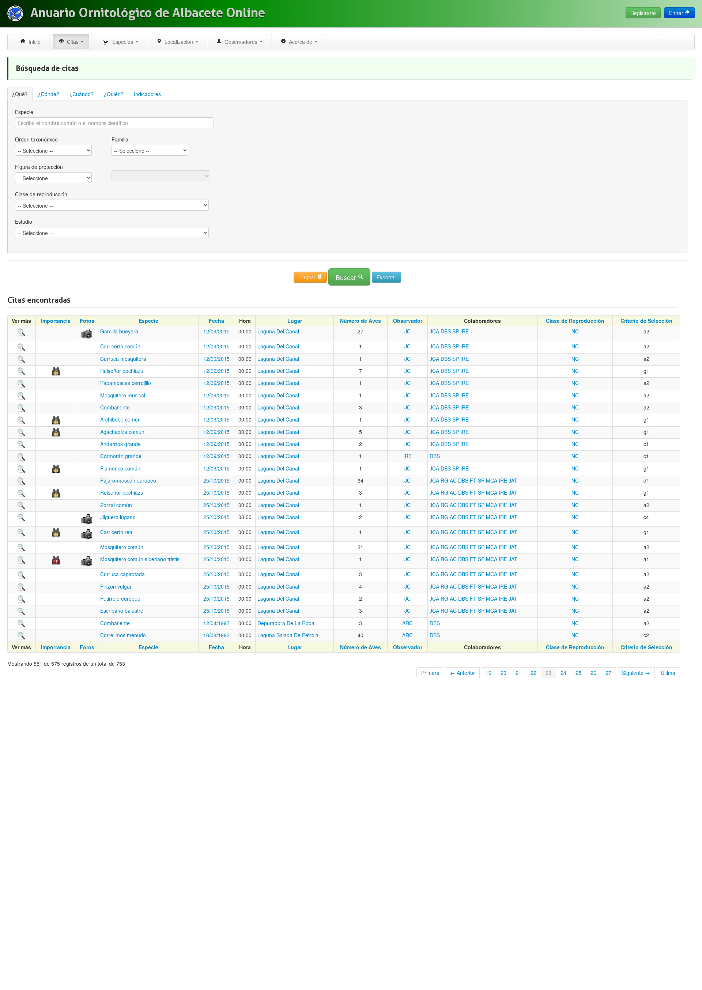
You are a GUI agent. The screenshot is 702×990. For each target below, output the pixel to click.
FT (473, 480)
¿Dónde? (48, 94)
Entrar (677, 12)
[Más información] (21, 331)
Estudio (23, 221)
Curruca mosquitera (123, 358)
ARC (407, 623)
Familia (120, 139)
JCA (434, 331)
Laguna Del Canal (278, 331)
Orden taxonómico (36, 139)
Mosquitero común (121, 547)
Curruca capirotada (122, 574)
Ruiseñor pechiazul (122, 370)
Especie (24, 112)
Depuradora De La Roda (285, 623)
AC (453, 480)
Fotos (87, 320)
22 (533, 672)
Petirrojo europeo (120, 598)
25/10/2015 (216, 480)
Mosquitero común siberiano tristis (140, 559)
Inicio (33, 41)
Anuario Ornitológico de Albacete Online (147, 12)
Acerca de (300, 41)
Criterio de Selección (646, 320)
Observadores (240, 41)
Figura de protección (39, 166)
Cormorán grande (120, 456)
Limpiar (307, 277)
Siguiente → (636, 672)
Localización (178, 41)
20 (503, 672)
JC (407, 331)
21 (518, 672)
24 (563, 672)
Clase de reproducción (41, 194)
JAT (513, 480)
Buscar (347, 277)
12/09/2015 (216, 331)
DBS (446, 331)
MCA (491, 480)
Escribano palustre (121, 610)
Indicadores (147, 94)
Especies (122, 41)
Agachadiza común (122, 431)
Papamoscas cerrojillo (125, 382)
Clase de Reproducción (575, 320)
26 (593, 672)
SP (455, 331)
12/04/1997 (216, 623)
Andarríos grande (120, 443)
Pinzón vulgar (116, 586)
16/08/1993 (216, 635)
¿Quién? (114, 94)
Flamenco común (120, 468)
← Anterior (462, 672)
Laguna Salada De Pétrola (287, 635)
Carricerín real (116, 532)
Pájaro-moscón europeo (128, 480)
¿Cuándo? (81, 94)
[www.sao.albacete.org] (15, 13)
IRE (464, 331)
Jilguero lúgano (118, 517)
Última (668, 672)
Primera (430, 672)
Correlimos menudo (123, 635)
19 (488, 672)
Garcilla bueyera (119, 331)
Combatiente (115, 407)
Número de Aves (360, 320)
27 (608, 672)
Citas (72, 41)
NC (575, 331)
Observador (407, 320)
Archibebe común (120, 419)
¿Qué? (20, 94)
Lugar (294, 320)
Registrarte (643, 12)
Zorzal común (116, 505)
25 (578, 672)
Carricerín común (120, 346)
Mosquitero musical (122, 395)
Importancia (56, 320)
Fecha (216, 320)
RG (444, 480)
